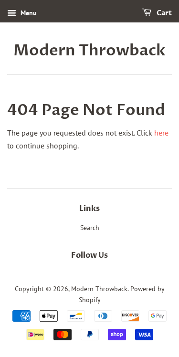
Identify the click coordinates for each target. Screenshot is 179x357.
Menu (28, 13)
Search (89, 227)
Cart (163, 13)
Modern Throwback (89, 51)
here (161, 132)
